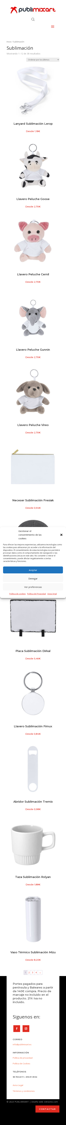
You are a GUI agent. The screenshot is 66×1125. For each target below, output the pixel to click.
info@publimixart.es (22, 1044)
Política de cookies (17, 593)
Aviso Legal (18, 1085)
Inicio (9, 41)
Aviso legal (52, 593)
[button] (61, 534)
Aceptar (33, 570)
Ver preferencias (33, 586)
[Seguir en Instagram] (26, 1028)
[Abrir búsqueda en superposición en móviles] (33, 19)
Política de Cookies (21, 1063)
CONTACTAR (47, 1109)
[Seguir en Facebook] (16, 1028)
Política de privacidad (23, 1057)
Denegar (33, 578)
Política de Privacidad (36, 593)
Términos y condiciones (24, 1091)
